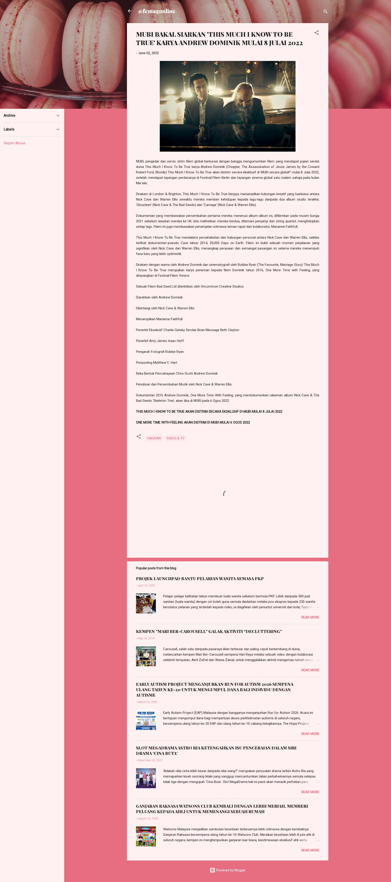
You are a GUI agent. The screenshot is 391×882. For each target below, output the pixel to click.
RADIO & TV (176, 438)
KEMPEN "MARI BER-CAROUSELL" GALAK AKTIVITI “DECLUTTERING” (209, 631)
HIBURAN (154, 438)
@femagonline (156, 11)
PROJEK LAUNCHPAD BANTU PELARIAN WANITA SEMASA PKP (200, 578)
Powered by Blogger (230, 870)
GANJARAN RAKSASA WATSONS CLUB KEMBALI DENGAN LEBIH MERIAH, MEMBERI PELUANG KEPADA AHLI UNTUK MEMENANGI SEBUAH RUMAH (222, 808)
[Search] (325, 12)
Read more (310, 617)
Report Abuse (14, 143)
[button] (316, 33)
